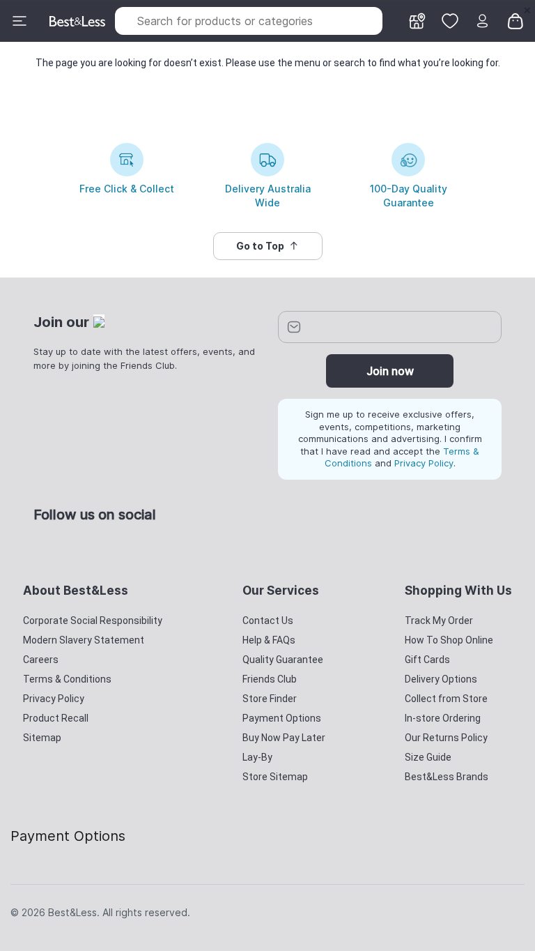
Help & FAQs (268, 640)
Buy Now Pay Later (283, 737)
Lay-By (257, 757)
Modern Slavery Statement (83, 640)
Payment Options (281, 718)
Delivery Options (441, 679)
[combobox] (248, 21)
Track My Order (439, 620)
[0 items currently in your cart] (515, 20)
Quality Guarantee (282, 659)
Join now (390, 371)
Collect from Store (446, 698)
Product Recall (55, 718)
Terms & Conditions (67, 679)
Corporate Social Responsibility (92, 620)
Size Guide (428, 757)
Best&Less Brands (446, 776)
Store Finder (269, 698)
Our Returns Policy (446, 737)
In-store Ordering (443, 718)
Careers (41, 659)
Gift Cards (427, 659)
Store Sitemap (275, 776)
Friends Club (269, 679)
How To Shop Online (449, 640)
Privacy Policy (423, 463)
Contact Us (267, 620)
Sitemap (42, 737)
